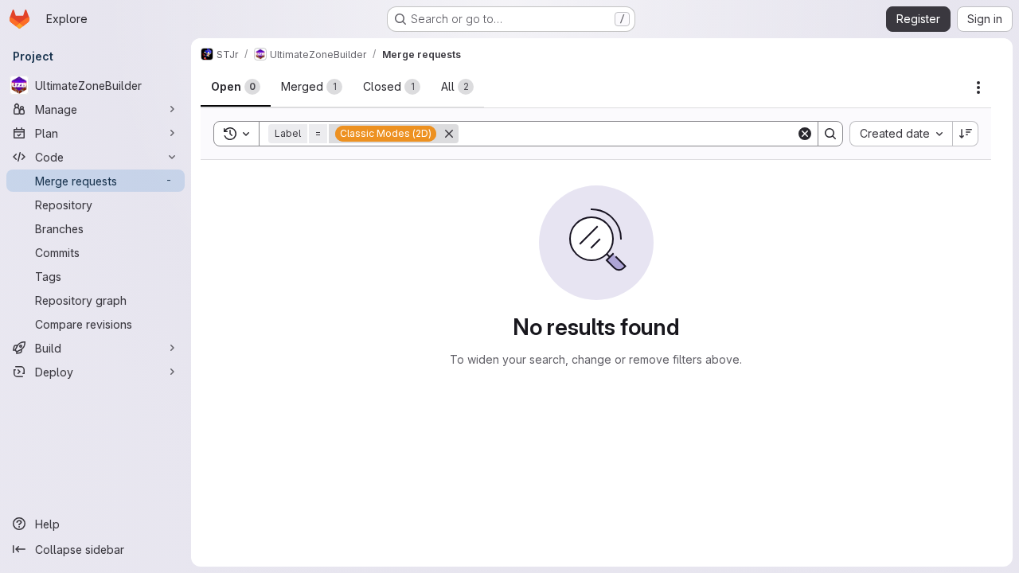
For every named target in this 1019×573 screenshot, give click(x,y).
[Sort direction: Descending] (965, 133)
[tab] (236, 87)
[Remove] (449, 133)
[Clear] (804, 133)
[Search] (830, 133)
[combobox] (900, 133)
